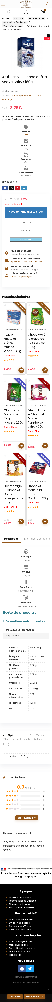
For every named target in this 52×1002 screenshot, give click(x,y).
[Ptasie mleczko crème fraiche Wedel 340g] (14, 316)
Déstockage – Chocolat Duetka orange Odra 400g (13, 494)
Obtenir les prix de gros (21, 276)
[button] (48, 35)
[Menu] (3, 4)
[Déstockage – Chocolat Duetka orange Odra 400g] (14, 468)
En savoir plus (34, 996)
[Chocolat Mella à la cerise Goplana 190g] (38, 468)
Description (11, 538)
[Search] (47, 4)
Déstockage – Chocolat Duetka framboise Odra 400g (37, 418)
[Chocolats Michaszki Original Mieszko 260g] (14, 392)
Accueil (5, 18)
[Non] (48, 989)
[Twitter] (30, 968)
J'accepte (15, 996)
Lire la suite (21, 370)
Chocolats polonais (12, 26)
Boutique (18, 18)
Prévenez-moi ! (26, 240)
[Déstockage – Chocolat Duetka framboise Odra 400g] (38, 392)
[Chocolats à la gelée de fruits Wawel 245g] (38, 316)
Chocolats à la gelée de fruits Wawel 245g (37, 341)
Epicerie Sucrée (36, 18)
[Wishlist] (8, 12)
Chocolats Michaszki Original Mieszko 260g (13, 416)
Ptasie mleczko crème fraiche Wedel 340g (12, 343)
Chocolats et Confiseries (14, 22)
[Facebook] (22, 968)
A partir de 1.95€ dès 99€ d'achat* (26, 261)
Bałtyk (26, 135)
